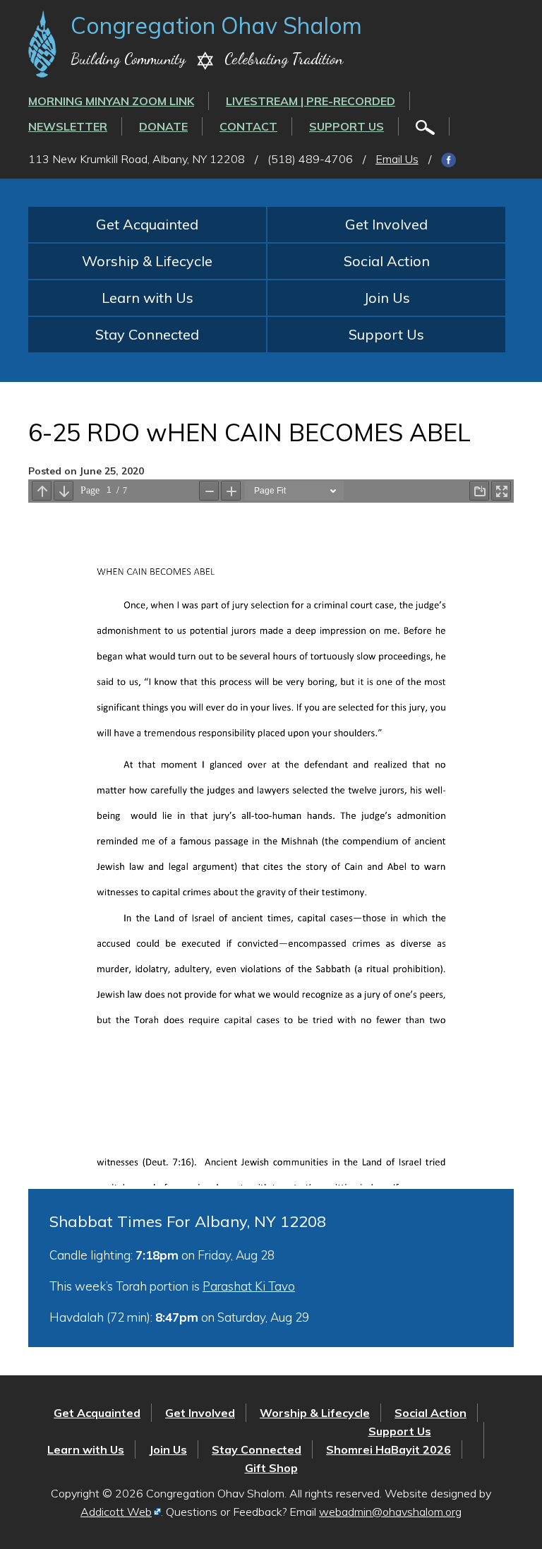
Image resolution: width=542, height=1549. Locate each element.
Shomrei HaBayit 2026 (388, 1449)
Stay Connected (147, 334)
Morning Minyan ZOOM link (111, 101)
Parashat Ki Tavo (249, 1286)
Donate (163, 126)
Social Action (387, 261)
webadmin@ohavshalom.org (390, 1512)
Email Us (396, 159)
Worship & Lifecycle (147, 261)
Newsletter (67, 126)
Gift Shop (271, 1468)
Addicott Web (116, 1512)
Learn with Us (147, 297)
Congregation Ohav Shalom (216, 25)
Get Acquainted (147, 224)
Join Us (386, 297)
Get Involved (386, 224)
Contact (248, 126)
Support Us (346, 126)
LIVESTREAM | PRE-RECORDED (310, 101)
